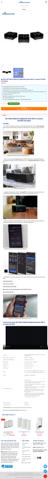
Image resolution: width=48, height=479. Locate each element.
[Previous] (3, 39)
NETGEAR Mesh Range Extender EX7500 (39, 432)
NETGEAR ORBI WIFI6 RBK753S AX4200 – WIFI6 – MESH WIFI (8, 433)
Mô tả (4, 115)
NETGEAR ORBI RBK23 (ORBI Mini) (24, 432)
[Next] (44, 39)
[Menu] (1, 2)
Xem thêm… (29, 318)
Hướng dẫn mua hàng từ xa (26, 448)
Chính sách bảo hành (26, 456)
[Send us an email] (40, 458)
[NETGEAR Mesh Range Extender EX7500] (39, 424)
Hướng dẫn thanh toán (25, 451)
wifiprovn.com (24, 410)
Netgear (26, 5)
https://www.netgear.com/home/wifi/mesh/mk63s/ (21, 407)
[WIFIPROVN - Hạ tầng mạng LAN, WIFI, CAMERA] (24, 2)
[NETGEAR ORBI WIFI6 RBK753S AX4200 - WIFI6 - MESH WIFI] (8, 424)
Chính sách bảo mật (26, 454)
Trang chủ (22, 5)
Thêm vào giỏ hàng (13, 103)
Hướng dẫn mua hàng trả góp (26, 459)
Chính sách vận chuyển (25, 444)
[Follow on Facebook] (38, 458)
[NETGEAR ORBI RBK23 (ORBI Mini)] (24, 424)
